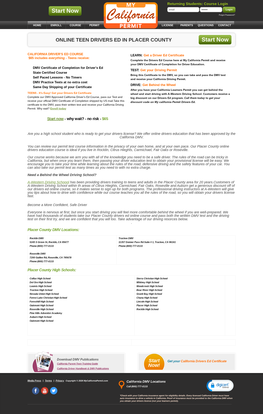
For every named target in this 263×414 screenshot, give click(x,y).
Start (154, 363)
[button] (220, 385)
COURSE (75, 25)
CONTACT (224, 25)
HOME (37, 25)
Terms (48, 380)
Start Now (65, 11)
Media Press (34, 380)
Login (229, 9)
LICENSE (167, 25)
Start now (55, 119)
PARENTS (186, 25)
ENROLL (56, 25)
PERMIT (94, 25)
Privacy (60, 380)
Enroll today (58, 108)
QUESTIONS (206, 25)
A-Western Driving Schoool (48, 182)
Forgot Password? (227, 15)
